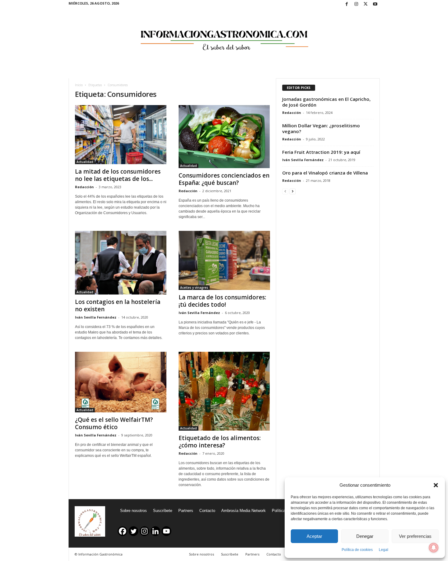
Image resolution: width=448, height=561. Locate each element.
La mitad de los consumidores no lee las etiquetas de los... (118, 175)
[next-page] (293, 191)
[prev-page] (285, 191)
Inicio (79, 85)
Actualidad (84, 162)
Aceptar (314, 536)
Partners (185, 510)
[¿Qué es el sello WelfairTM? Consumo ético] (120, 382)
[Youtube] (375, 4)
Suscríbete (162, 510)
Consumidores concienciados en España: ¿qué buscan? (224, 179)
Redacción (84, 187)
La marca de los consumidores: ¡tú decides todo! (222, 301)
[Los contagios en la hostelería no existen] (120, 263)
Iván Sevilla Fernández (95, 317)
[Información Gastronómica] (224, 36)
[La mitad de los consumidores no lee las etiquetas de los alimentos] (120, 134)
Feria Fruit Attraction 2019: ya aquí (321, 152)
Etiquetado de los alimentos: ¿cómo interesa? (220, 441)
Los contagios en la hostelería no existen (117, 305)
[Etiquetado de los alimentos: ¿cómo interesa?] (224, 391)
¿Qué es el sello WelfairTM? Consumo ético (114, 423)
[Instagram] (356, 4)
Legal (383, 550)
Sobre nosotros (133, 510)
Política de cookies (357, 550)
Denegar (364, 536)
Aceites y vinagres (194, 287)
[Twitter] (365, 4)
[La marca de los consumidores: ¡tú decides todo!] (224, 260)
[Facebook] (346, 4)
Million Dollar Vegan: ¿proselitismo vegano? (321, 128)
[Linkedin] (155, 531)
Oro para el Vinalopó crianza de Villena (325, 173)
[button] (436, 485)
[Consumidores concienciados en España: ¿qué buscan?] (224, 136)
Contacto (207, 510)
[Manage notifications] (434, 547)
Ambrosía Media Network (243, 510)
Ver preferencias (415, 536)
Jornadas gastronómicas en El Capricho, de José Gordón (326, 102)
